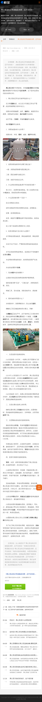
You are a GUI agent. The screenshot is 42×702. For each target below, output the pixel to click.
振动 (26, 119)
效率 (24, 90)
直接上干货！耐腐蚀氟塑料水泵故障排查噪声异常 (23, 607)
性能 (20, 410)
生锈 (18, 267)
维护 (13, 272)
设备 (27, 88)
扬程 (4, 319)
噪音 (16, 119)
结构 (31, 446)
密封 (20, 134)
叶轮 (16, 425)
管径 (7, 462)
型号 (18, 218)
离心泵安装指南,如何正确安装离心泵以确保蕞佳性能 (24, 667)
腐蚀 (9, 254)
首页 (4, 39)
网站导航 (23, 699)
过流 (26, 425)
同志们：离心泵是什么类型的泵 (21, 620)
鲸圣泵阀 (11, 595)
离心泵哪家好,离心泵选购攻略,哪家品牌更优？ (24, 643)
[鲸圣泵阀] (5, 2)
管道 (26, 449)
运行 (21, 90)
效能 (8, 15)
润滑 (12, 15)
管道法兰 (23, 496)
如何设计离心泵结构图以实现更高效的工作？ (24, 632)
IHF (18, 365)
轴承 (26, 111)
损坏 (34, 303)
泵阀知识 (12, 39)
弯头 (14, 496)
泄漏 (10, 124)
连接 (13, 510)
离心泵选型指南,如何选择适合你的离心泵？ (24, 655)
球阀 (31, 517)
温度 (24, 114)
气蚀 (24, 475)
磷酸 (9, 314)
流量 (12, 103)
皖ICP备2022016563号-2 (32, 697)
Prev (8, 29)
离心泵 (17, 15)
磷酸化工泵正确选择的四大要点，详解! (19, 309)
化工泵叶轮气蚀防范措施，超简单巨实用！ (21, 609)
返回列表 (21, 615)
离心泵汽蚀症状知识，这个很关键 (21, 678)
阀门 (28, 517)
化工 (12, 314)
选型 (28, 496)
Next (26, 30)
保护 (29, 134)
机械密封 (26, 378)
